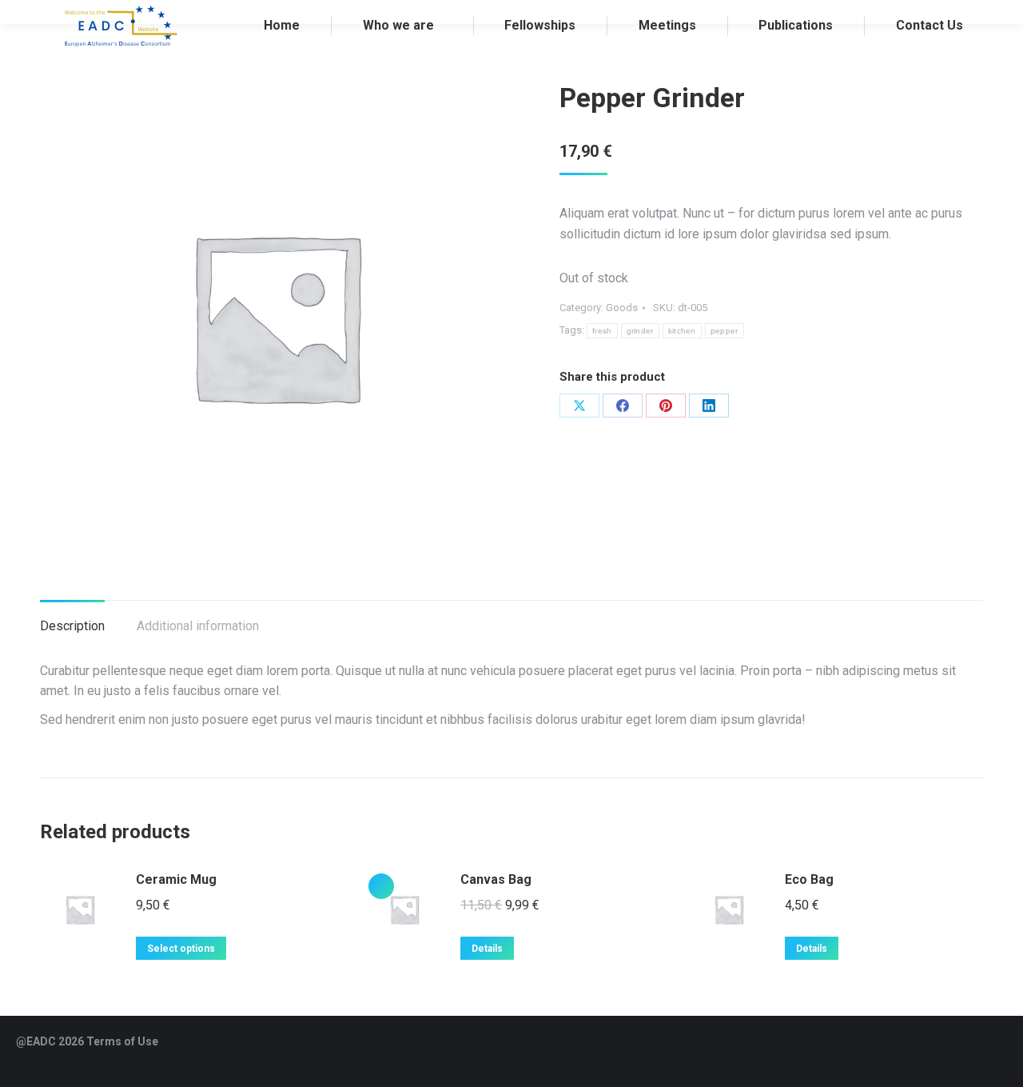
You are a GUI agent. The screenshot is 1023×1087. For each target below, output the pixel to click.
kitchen (682, 330)
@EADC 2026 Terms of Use (87, 1041)
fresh (602, 330)
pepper (724, 330)
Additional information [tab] (198, 625)
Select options (181, 948)
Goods (622, 308)
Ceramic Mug (176, 879)
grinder (640, 330)
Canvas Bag (495, 879)
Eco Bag (809, 879)
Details (487, 948)
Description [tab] (72, 625)
